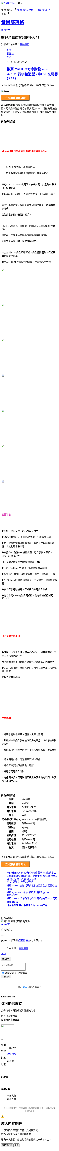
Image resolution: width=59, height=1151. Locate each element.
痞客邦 (21, 940)
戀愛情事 (23, 948)
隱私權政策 (50, 1108)
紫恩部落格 (12, 22)
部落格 (10, 53)
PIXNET (13, 1108)
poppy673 (5, 924)
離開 (16, 1145)
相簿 (9, 50)
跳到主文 (5, 30)
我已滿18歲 (7, 1145)
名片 (9, 57)
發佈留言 (6, 976)
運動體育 (24, 44)
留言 (28, 940)
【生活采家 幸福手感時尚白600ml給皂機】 (28, 905)
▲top (3, 953)
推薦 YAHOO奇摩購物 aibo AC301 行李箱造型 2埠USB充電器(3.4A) (32, 73)
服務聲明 (30, 1111)
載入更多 (6, 959)
